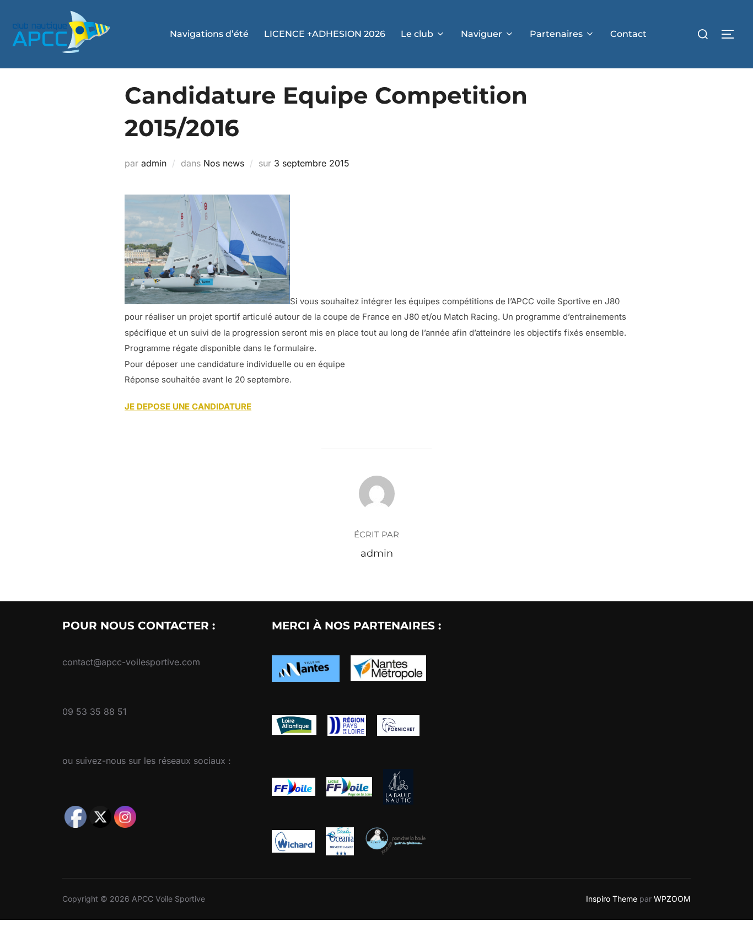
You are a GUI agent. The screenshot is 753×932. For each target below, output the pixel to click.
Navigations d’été (209, 34)
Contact (628, 34)
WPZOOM (672, 898)
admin (153, 163)
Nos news (223, 163)
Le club (417, 34)
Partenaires (556, 34)
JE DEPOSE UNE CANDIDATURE (188, 406)
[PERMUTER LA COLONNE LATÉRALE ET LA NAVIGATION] (731, 34)
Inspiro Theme (611, 898)
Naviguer (481, 34)
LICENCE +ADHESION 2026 (324, 34)
